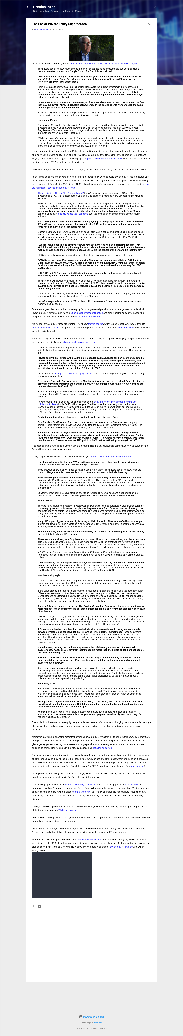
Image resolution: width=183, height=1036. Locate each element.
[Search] (155, 7)
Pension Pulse (44, 7)
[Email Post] (39, 907)
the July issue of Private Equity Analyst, (73, 373)
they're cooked (95, 324)
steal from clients (126, 327)
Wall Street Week (67, 810)
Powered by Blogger (93, 1017)
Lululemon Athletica (48, 404)
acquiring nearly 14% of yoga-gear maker (115, 402)
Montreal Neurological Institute (80, 784)
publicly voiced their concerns (73, 214)
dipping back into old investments (80, 342)
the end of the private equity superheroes (111, 456)
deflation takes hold (102, 748)
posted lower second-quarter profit (104, 158)
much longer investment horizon (86, 313)
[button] (149, 24)
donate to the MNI (82, 792)
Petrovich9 (98, 1023)
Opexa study (131, 784)
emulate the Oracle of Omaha (47, 327)
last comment (137, 766)
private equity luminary (121, 847)
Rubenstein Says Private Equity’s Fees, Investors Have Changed (104, 63)
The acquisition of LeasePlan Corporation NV (61, 193)
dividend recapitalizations (89, 316)
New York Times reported (89, 839)
